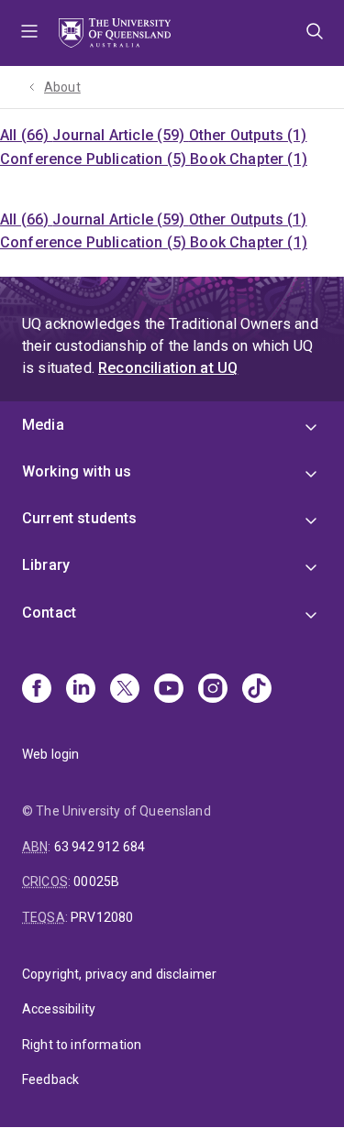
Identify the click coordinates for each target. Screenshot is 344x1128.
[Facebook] (36, 690)
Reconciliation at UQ (168, 368)
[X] (124, 690)
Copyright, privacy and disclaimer (119, 974)
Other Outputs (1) (248, 135)
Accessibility (58, 1009)
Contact (49, 612)
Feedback (50, 1079)
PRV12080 (102, 917)
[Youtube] (168, 690)
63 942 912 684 (99, 846)
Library (46, 565)
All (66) (26, 135)
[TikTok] (257, 690)
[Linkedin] (80, 690)
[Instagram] (212, 690)
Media (43, 424)
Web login (50, 754)
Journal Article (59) (120, 135)
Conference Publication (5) (95, 159)
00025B (96, 881)
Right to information (81, 1044)
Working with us (76, 471)
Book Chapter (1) (248, 159)
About (62, 87)
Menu (29, 33)
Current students (80, 518)
